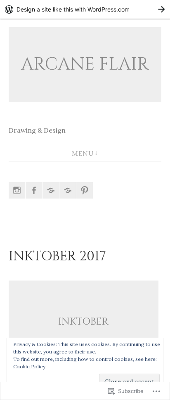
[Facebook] (34, 190)
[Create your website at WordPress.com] (85, 9)
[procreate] (50, 190)
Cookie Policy (29, 366)
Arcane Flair (85, 64)
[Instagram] (17, 190)
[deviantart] (67, 190)
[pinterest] (84, 190)
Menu (83, 153)
